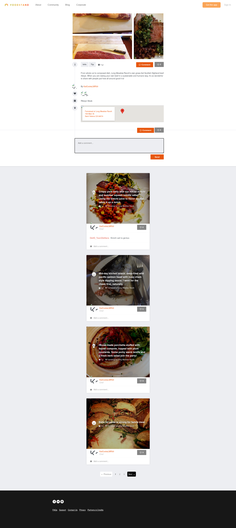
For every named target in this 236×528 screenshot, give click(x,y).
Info (84, 64)
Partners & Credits (95, 509)
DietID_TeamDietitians (99, 238)
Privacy (82, 509)
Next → (131, 474)
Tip (92, 64)
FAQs (54, 509)
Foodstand (16, 4)
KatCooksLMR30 (91, 86)
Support (62, 509)
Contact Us (72, 509)
